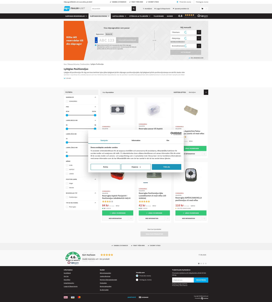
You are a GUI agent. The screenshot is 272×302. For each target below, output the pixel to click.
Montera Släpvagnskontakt (108, 280)
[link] (136, 258)
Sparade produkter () (182, 9)
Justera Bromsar (105, 276)
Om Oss (66, 276)
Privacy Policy (175, 285)
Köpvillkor (67, 280)
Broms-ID (109, 34)
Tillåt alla (166, 167)
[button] (192, 15)
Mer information (188, 154)
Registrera (201, 280)
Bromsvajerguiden (105, 286)
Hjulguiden (103, 283)
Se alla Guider (104, 290)
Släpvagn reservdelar (75, 16)
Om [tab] (167, 140)
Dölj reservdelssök (197, 58)
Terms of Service (183, 285)
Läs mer (68, 78)
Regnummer (100, 34)
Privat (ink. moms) (185, 2)
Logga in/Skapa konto (163, 9)
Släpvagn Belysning (98, 16)
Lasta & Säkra (118, 16)
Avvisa (105, 167)
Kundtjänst (148, 9)
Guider (170, 16)
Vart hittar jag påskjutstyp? (178, 41)
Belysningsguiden (105, 273)
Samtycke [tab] (104, 140)
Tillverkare (159, 16)
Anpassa (135, 167)
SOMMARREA (73, 101)
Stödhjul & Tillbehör (138, 16)
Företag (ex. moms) (202, 2)
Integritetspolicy (69, 283)
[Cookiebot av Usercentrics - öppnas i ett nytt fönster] (172, 133)
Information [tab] (136, 140)
